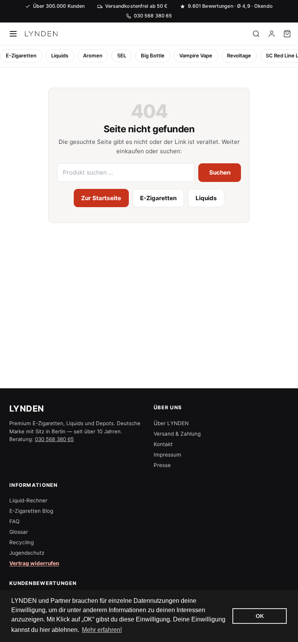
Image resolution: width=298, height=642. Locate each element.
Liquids (59, 55)
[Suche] (256, 33)
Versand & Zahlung (177, 434)
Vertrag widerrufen (34, 563)
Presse (162, 465)
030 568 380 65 (54, 439)
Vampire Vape (195, 55)
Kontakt (163, 444)
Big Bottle (153, 55)
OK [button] (260, 616)
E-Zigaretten (21, 55)
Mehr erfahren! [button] (102, 629)
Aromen (92, 55)
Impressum (167, 455)
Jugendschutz (26, 553)
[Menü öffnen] (13, 34)
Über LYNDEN (171, 423)
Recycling (21, 542)
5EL (121, 55)
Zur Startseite (101, 198)
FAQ (14, 521)
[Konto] (271, 33)
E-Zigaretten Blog (31, 511)
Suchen (219, 172)
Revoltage (239, 55)
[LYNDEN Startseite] (41, 33)
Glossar (18, 532)
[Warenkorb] (287, 33)
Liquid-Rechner (28, 500)
